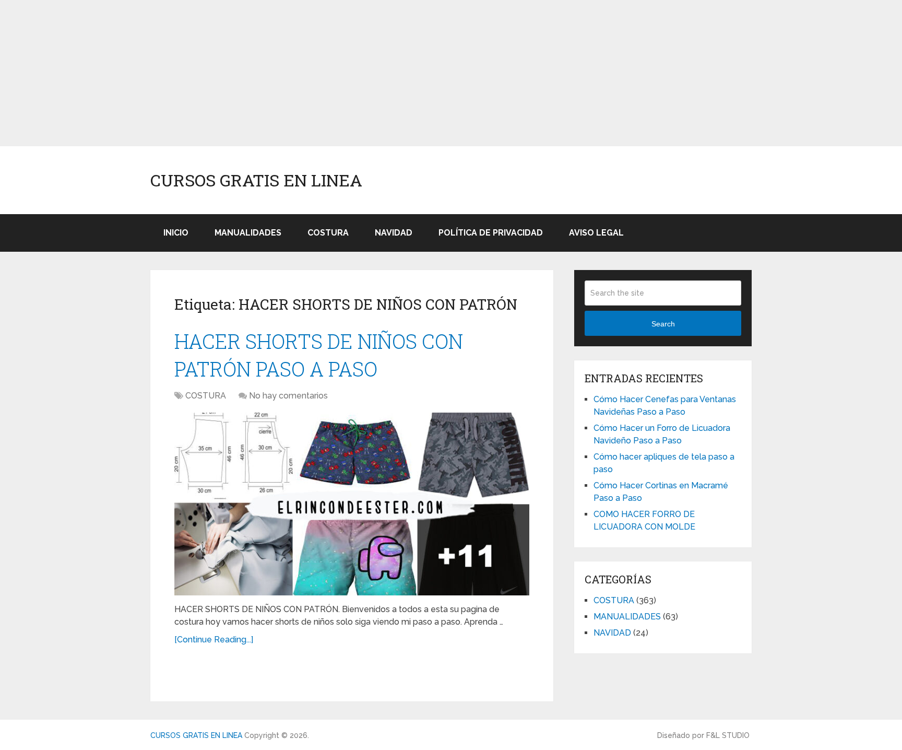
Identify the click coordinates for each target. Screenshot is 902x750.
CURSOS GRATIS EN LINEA (256, 180)
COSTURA (328, 233)
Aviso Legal (596, 233)
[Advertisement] (313, 73)
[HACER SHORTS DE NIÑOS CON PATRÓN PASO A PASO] (351, 504)
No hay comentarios (288, 396)
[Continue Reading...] (213, 639)
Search (663, 324)
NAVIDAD (393, 233)
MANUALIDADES (248, 233)
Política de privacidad (490, 233)
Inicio (175, 233)
